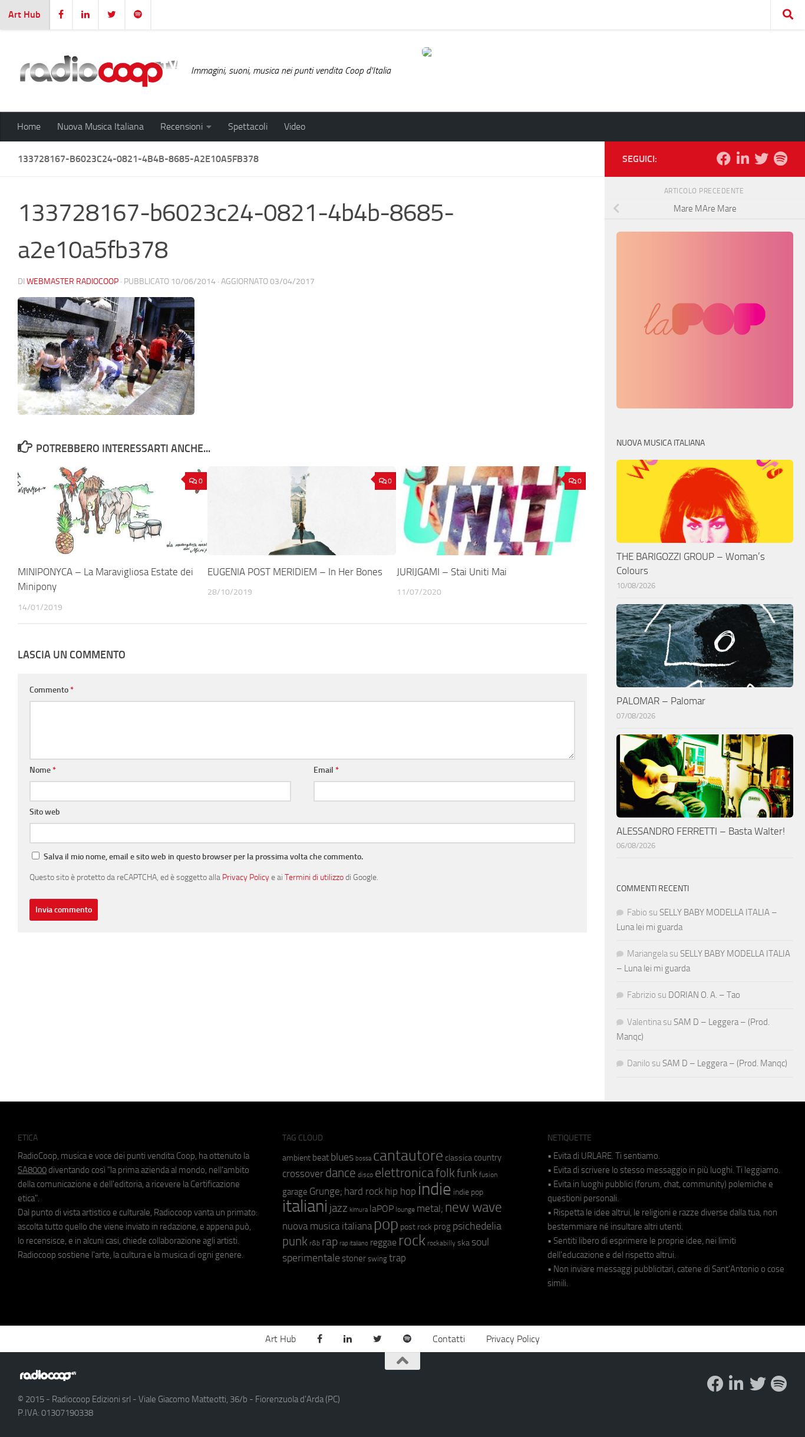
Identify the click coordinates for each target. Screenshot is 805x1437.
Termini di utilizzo (314, 877)
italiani (305, 1206)
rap (330, 1241)
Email (326, 770)
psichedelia (477, 1226)
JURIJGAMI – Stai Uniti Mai (452, 572)
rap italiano (353, 1243)
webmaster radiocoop (72, 281)
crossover (303, 1173)
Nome (42, 770)
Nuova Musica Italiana (100, 126)
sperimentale (311, 1257)
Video (294, 126)
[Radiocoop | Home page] (98, 70)
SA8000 (32, 1170)
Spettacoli (248, 126)
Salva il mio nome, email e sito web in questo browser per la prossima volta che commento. (203, 857)
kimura (358, 1210)
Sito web (44, 812)
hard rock (363, 1191)
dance (340, 1172)
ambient (296, 1158)
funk (467, 1173)
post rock (416, 1226)
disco (365, 1175)
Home (29, 126)
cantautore (408, 1155)
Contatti (449, 1338)
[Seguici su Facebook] (724, 158)
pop (386, 1224)
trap (397, 1258)
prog (442, 1226)
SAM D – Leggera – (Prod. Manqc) (724, 1063)
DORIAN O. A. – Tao (704, 995)
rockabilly (441, 1243)
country (488, 1157)
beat (320, 1157)
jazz (338, 1208)
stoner (354, 1258)
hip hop (400, 1191)
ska (463, 1243)
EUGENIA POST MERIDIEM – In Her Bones (294, 572)
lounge (405, 1209)
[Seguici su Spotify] (780, 158)
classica (458, 1158)
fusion (488, 1174)
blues (342, 1157)
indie (434, 1189)
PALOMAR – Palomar (660, 701)
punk (295, 1241)
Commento (51, 690)
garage (295, 1191)
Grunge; (325, 1191)
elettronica (404, 1173)
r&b (314, 1242)
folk (445, 1173)
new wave (473, 1207)
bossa (363, 1158)
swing (377, 1258)
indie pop (468, 1192)
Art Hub (24, 14)
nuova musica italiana (327, 1226)
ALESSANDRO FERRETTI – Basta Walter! (700, 831)
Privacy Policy (245, 877)
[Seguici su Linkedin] (742, 158)
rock (411, 1240)
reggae (383, 1242)
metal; (430, 1208)
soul (480, 1241)
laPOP (381, 1209)
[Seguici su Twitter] (761, 158)
